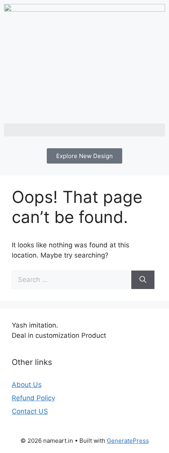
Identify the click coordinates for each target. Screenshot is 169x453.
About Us (27, 385)
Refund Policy (33, 398)
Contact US (30, 411)
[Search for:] (71, 280)
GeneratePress (128, 440)
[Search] (142, 280)
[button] (84, 129)
